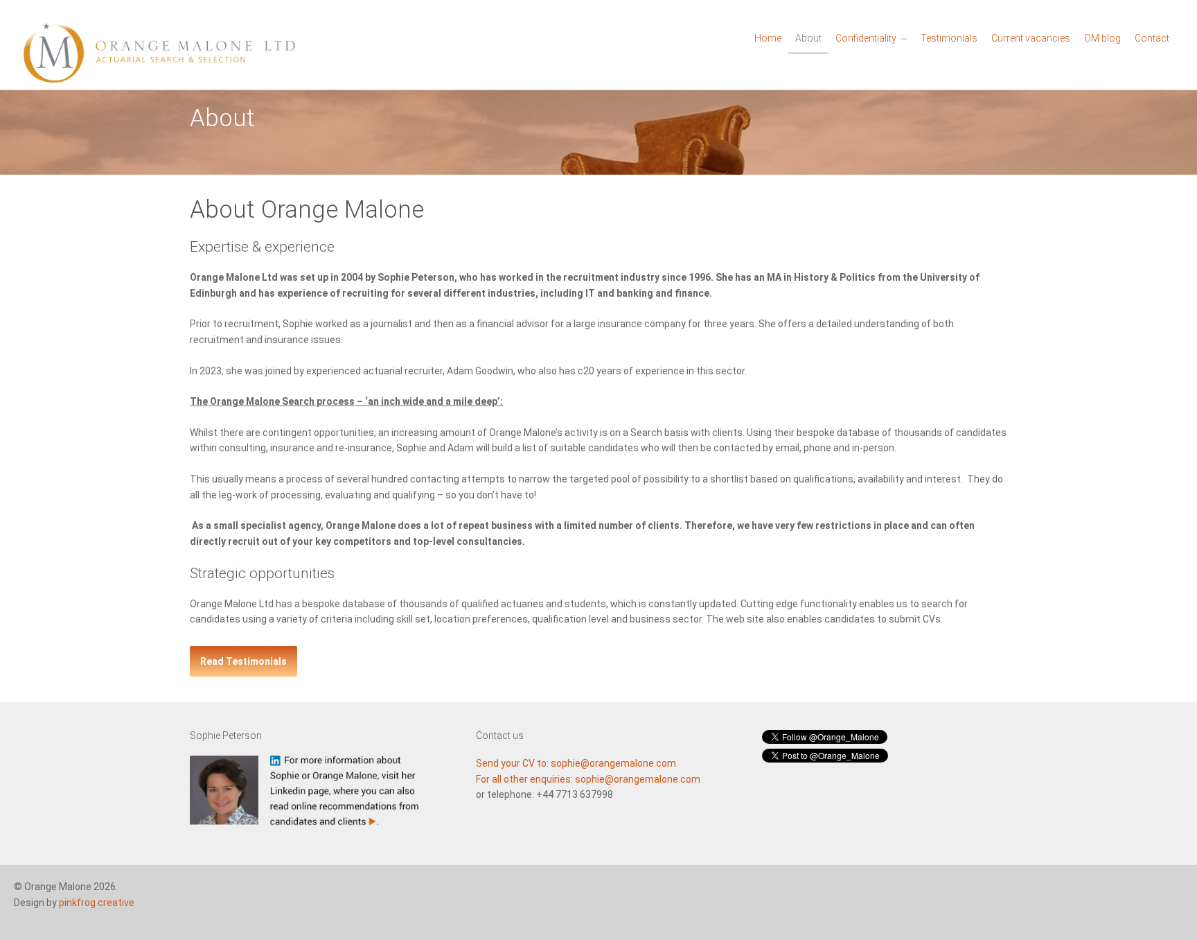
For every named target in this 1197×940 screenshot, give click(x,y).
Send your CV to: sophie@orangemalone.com (576, 763)
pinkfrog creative (96, 902)
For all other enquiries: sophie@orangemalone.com (588, 779)
